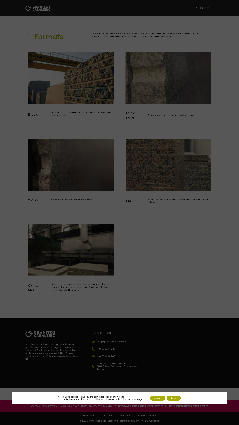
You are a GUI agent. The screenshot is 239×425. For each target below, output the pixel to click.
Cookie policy (124, 415)
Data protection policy (146, 415)
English (201, 8)
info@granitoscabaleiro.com (112, 341)
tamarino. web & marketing (145, 420)
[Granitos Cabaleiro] (37, 8)
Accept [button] (157, 398)
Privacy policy (106, 415)
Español (196, 8)
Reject (174, 398)
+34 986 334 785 (106, 356)
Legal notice (88, 415)
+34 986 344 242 (106, 349)
